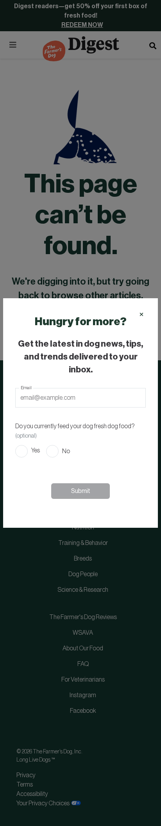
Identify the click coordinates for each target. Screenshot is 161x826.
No (66, 451)
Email (26, 387)
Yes (35, 450)
